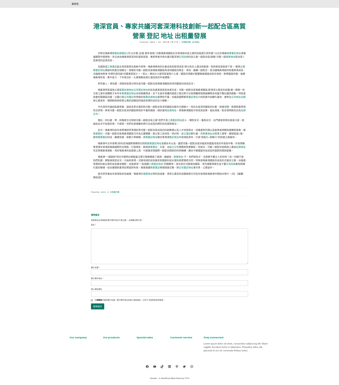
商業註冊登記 (119, 53)
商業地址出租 (210, 133)
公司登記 (129, 97)
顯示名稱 (95, 267)
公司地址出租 (238, 97)
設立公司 (174, 147)
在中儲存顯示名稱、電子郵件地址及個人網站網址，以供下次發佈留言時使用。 (130, 300)
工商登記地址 (175, 120)
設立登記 (186, 133)
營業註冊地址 (126, 89)
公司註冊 (183, 56)
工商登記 (112, 66)
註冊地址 (172, 110)
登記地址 (193, 97)
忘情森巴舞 (186, 42)
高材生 (75, 3)
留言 (93, 225)
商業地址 (178, 156)
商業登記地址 (234, 53)
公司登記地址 (141, 89)
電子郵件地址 (97, 278)
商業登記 (98, 133)
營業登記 (102, 137)
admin (103, 192)
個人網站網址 (96, 289)
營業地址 (230, 56)
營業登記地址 (154, 143)
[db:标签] (195, 42)
